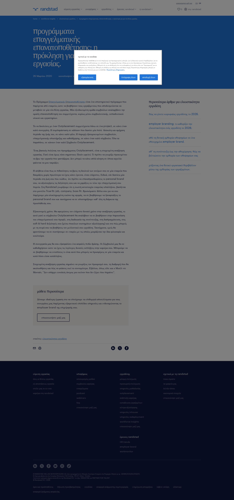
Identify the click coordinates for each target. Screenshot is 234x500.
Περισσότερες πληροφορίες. (116, 70)
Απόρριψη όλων (128, 77)
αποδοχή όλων (148, 77)
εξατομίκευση (87, 77)
